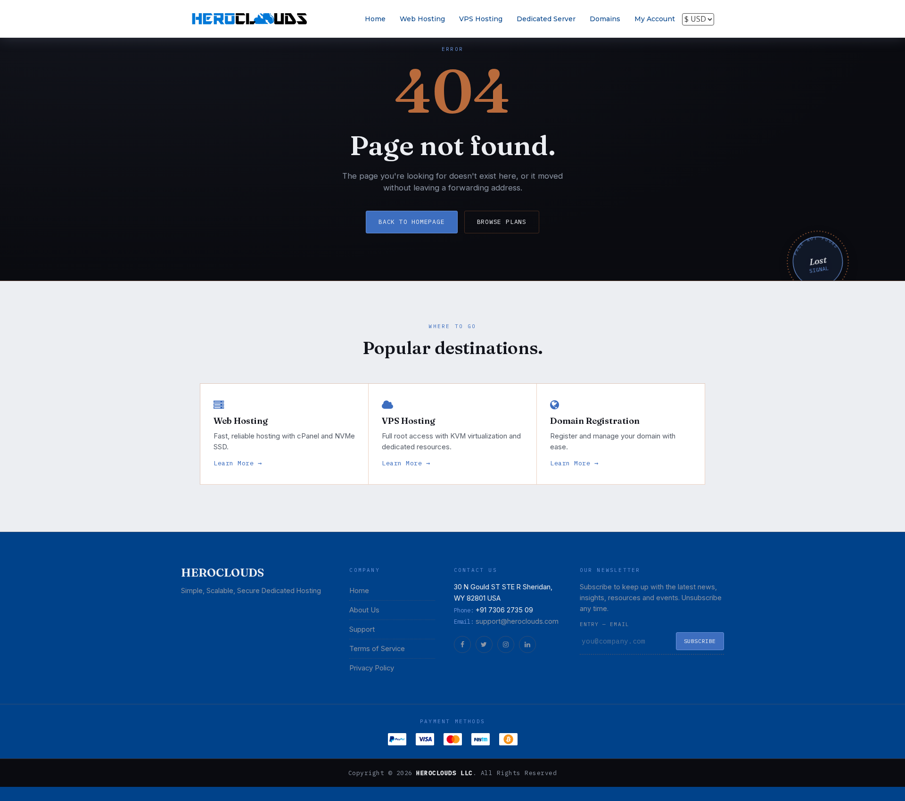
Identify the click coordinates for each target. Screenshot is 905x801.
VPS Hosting (480, 19)
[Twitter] (484, 644)
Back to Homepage (411, 222)
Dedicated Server (546, 19)
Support (362, 629)
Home (375, 19)
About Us (364, 610)
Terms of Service (377, 648)
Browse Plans (502, 222)
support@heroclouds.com (517, 621)
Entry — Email (604, 624)
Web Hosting (422, 19)
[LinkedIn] (527, 644)
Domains (605, 19)
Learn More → (238, 463)
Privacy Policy (371, 668)
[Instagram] (505, 644)
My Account (654, 19)
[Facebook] (462, 644)
